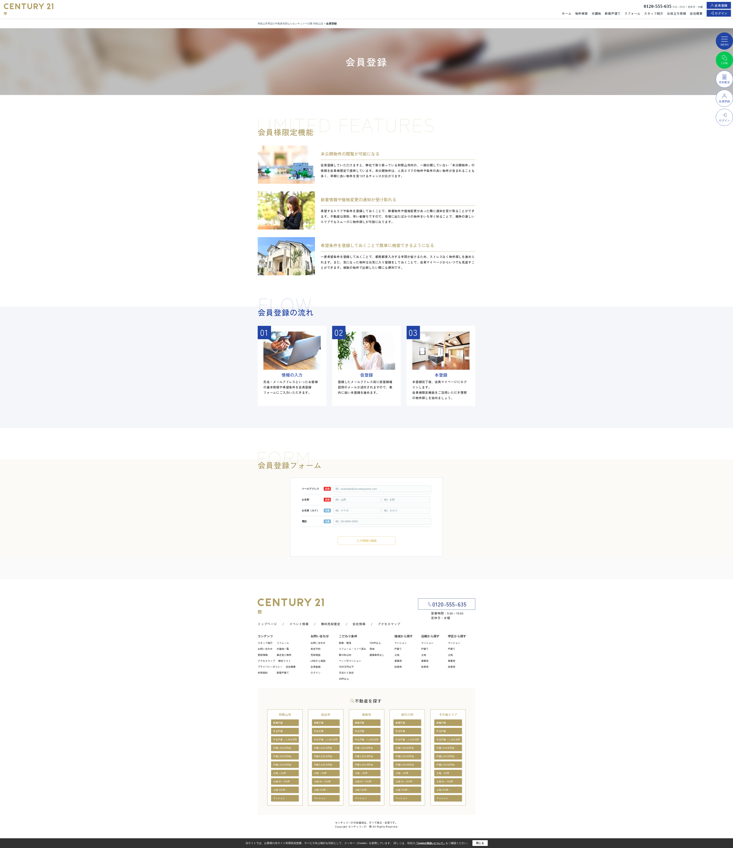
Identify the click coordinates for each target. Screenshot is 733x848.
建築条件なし (377, 655)
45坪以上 (344, 678)
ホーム (566, 13)
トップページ (267, 624)
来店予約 (315, 649)
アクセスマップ (389, 624)
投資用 (398, 666)
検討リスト (284, 661)
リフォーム (632, 13)
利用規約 (263, 672)
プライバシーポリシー (270, 666)
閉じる (480, 843)
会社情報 (359, 624)
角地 (372, 649)
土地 (396, 655)
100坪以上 (375, 643)
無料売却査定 (330, 624)
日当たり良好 (346, 672)
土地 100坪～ (280, 789)
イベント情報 (299, 624)
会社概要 (696, 13)
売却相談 (315, 655)
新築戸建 (278, 722)
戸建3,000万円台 (282, 764)
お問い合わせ (265, 649)
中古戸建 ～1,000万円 (285, 739)
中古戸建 (278, 731)
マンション (400, 643)
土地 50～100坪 (281, 781)
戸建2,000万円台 (282, 756)
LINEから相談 (318, 661)
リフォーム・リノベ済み (352, 649)
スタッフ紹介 (653, 13)
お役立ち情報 (676, 13)
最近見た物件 (284, 655)
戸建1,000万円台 (282, 747)
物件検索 (581, 13)
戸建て (398, 649)
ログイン (721, 13)
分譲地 (596, 13)
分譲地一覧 (283, 649)
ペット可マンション (350, 661)
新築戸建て (613, 13)
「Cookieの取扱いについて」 (430, 843)
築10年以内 (345, 655)
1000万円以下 (346, 666)
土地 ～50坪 (279, 773)
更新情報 (263, 655)
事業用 (398, 661)
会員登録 (721, 5)
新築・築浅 (345, 643)
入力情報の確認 (367, 540)
